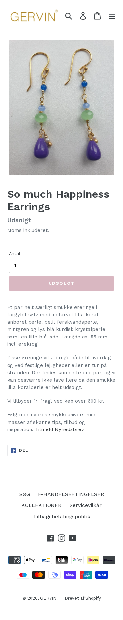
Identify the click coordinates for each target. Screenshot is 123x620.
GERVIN (48, 598)
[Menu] (112, 15)
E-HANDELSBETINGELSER (71, 494)
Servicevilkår (86, 505)
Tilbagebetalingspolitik (61, 516)
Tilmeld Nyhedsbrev (59, 429)
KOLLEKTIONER (41, 505)
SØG (24, 494)
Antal (14, 253)
